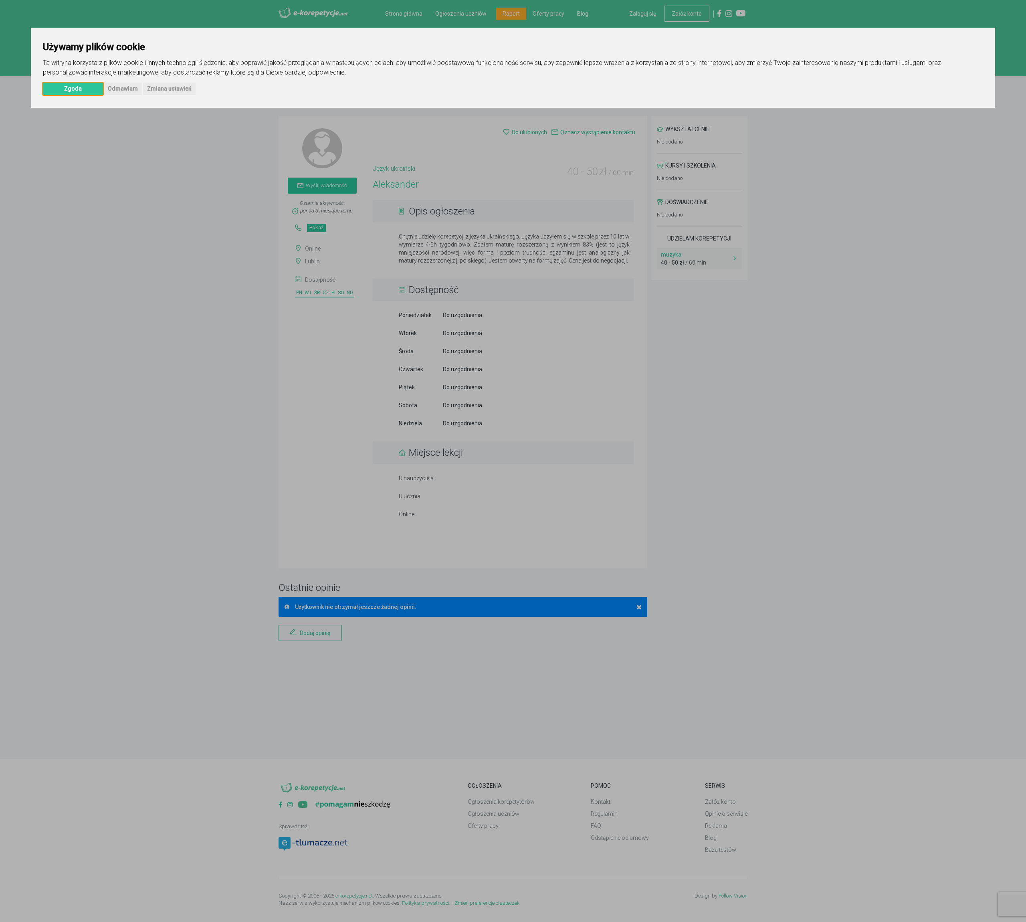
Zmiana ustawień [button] (169, 88)
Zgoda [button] (73, 88)
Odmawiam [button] (123, 88)
